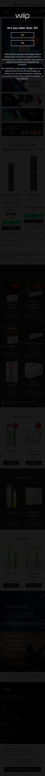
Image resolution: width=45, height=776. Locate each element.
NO (22, 35)
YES (22, 43)
